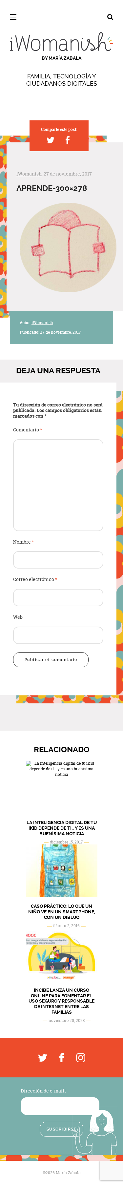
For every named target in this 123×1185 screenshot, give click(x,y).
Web (18, 617)
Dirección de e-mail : (43, 1091)
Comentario (27, 430)
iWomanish (29, 174)
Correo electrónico (35, 579)
